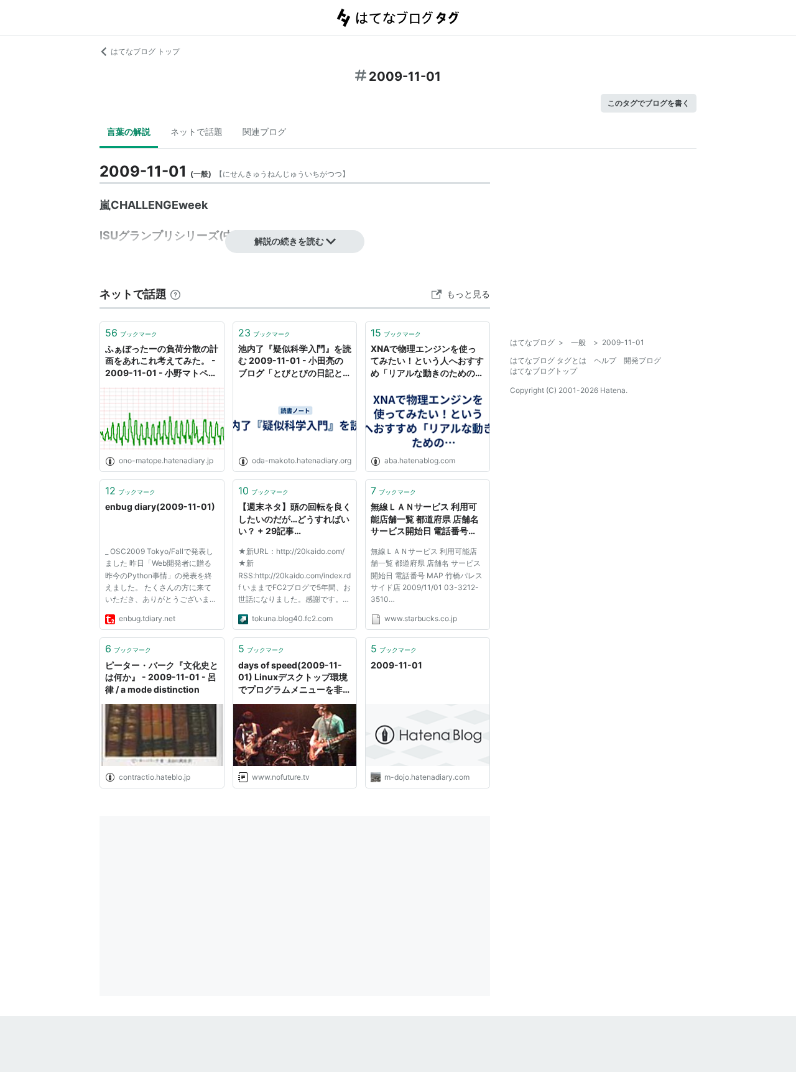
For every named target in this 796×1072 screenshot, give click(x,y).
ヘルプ (605, 360)
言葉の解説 (128, 131)
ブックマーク (131, 332)
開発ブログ (642, 360)
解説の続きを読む (289, 241)
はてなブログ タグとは (548, 360)
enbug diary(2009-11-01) (160, 506)
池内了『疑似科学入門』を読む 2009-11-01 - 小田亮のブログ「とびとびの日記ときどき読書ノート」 (294, 361)
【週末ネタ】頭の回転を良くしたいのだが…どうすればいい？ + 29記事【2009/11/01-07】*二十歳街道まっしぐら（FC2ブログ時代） (294, 519)
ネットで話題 (196, 131)
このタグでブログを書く (649, 103)
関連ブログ (264, 131)
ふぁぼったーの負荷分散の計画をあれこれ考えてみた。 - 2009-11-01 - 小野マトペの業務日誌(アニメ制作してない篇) (161, 361)
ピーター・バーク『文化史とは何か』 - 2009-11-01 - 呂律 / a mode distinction (161, 677)
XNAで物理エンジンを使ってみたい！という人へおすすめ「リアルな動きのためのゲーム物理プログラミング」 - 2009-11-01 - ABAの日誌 (427, 361)
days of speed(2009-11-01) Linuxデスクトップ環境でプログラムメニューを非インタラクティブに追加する (294, 678)
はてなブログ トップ (145, 51)
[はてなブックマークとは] (175, 293)
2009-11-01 (396, 665)
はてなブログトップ (543, 371)
